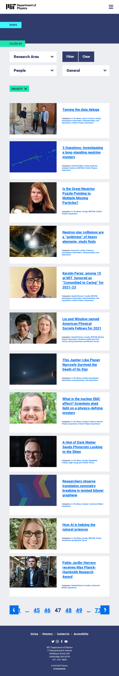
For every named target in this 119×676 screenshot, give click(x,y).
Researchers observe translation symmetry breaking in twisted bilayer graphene (83, 488)
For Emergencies (59, 668)
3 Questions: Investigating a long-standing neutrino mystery (82, 152)
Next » (104, 609)
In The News (76, 118)
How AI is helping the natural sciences (78, 527)
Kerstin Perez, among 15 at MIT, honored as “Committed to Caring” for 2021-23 (83, 280)
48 (68, 610)
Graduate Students (69, 168)
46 (47, 610)
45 (37, 610)
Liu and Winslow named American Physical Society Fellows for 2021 (81, 324)
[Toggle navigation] (92, 7)
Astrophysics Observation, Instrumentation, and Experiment (80, 253)
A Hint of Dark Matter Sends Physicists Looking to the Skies (82, 447)
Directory (47, 634)
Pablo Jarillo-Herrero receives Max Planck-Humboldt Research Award (79, 569)
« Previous (14, 609)
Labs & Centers (88, 118)
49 (79, 610)
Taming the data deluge (80, 109)
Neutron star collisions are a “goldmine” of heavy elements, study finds (83, 237)
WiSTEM (80, 168)
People (20, 70)
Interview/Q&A (77, 166)
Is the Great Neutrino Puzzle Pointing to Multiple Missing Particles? (78, 195)
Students (93, 166)
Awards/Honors (77, 296)
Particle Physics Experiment (83, 123)
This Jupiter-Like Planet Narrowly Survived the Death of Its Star (81, 365)
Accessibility (81, 634)
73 (98, 610)
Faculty (17, 89)
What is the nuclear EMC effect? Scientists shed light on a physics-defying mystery (82, 405)
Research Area (26, 57)
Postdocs (89, 250)
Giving (34, 634)
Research (75, 250)
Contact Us (63, 634)
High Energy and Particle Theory (81, 462)
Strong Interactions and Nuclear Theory (83, 341)
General (73, 70)
